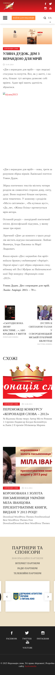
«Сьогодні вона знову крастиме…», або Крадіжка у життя (14, 330)
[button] (48, 596)
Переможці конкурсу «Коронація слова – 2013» (26, 411)
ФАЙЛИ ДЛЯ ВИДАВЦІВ (23, 18)
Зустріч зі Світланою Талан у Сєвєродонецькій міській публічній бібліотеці (40, 333)
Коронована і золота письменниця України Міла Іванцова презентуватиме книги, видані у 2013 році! (25, 502)
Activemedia (30, 666)
